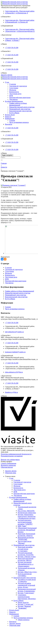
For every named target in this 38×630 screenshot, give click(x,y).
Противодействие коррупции (20, 97)
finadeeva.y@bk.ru (11, 392)
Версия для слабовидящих (10, 459)
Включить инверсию (8, 465)
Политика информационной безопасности (16, 454)
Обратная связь (10, 473)
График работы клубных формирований (18, 104)
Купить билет (10, 115)
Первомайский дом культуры (19, 109)
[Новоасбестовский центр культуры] (14, 2)
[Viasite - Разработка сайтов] (19, 443)
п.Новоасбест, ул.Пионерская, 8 (16, 13)
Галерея (12, 120)
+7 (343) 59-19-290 (11, 48)
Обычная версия (7, 467)
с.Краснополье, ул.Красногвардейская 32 (20, 31)
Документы (13, 99)
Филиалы (12, 90)
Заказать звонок (6, 75)
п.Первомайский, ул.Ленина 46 (16, 22)
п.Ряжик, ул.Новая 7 (12, 40)
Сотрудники (13, 88)
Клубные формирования (14, 101)
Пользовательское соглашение (12, 456)
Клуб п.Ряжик (14, 113)
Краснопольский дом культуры (20, 111)
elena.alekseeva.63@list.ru (14, 372)
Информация (9, 118)
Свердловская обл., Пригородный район (19, 20)
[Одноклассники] (5, 259)
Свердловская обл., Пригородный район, (20, 11)
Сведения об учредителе (18, 86)
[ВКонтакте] (2, 259)
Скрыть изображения (8, 463)
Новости (8, 117)
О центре (12, 84)
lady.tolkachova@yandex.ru (14, 332)
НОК (11, 95)
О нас (7, 82)
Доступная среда (15, 94)
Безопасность (14, 92)
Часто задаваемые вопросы (19, 122)
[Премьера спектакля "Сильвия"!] (13, 185)
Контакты (8, 124)
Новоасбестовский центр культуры (22, 107)
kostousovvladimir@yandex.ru (15, 352)
